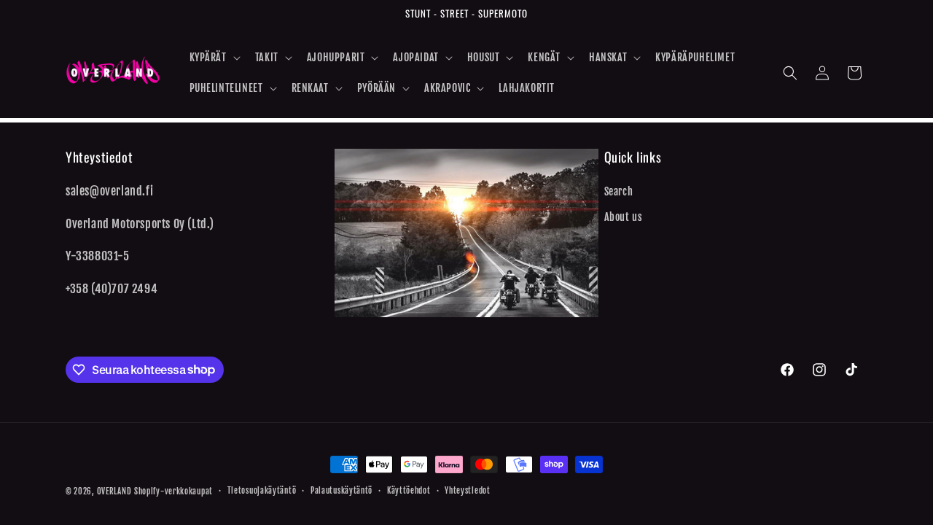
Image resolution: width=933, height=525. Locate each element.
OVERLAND (114, 491)
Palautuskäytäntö (341, 491)
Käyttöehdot (409, 491)
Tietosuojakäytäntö (262, 491)
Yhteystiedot (467, 491)
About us (623, 217)
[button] (213, 57)
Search (618, 191)
